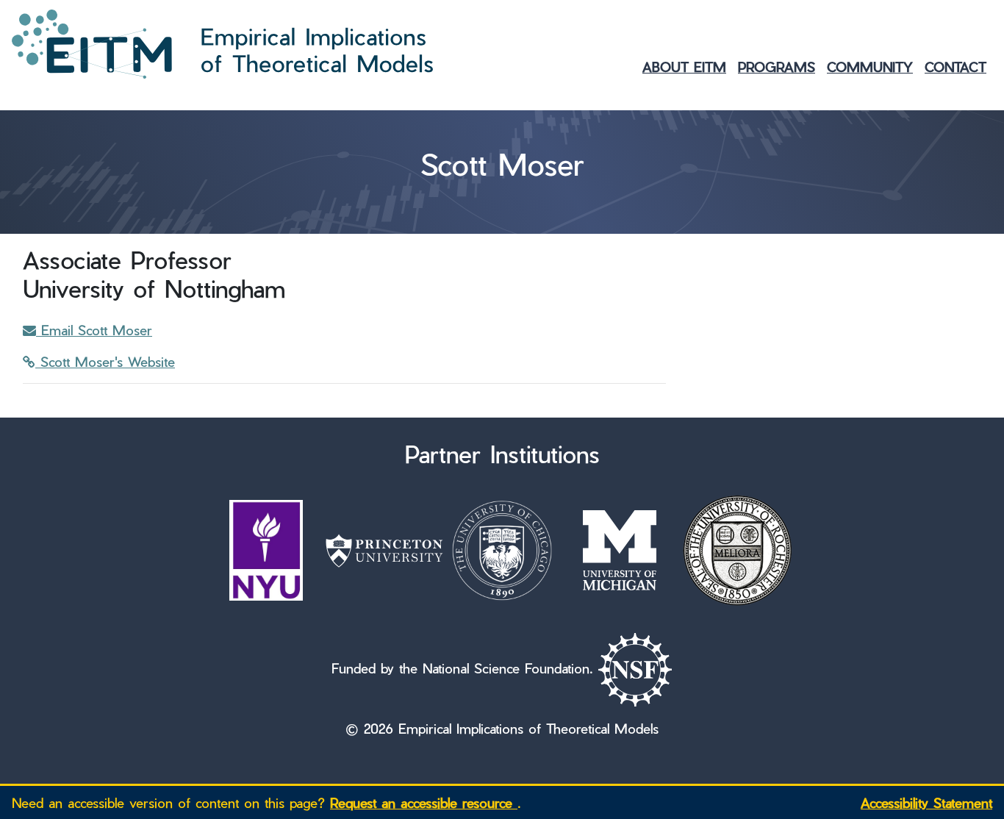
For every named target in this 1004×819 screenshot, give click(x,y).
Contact (955, 66)
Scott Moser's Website (105, 361)
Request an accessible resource (423, 802)
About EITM (684, 66)
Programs (776, 66)
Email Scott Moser (94, 329)
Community (870, 66)
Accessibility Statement (926, 802)
